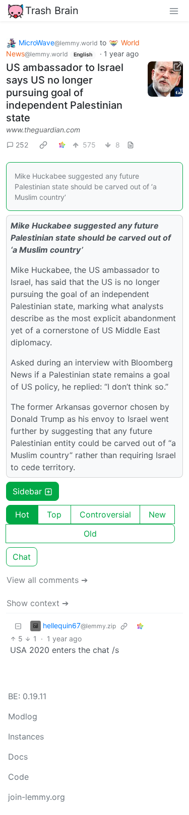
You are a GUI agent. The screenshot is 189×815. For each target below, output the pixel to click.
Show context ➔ (38, 603)
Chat (22, 557)
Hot (22, 514)
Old (90, 534)
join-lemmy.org (36, 797)
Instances (26, 736)
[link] (43, 144)
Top (54, 514)
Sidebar (27, 491)
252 (22, 144)
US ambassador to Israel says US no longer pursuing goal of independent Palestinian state (64, 92)
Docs (18, 757)
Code (18, 777)
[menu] (174, 10)
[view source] (130, 145)
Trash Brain (52, 11)
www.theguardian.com (43, 129)
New (157, 514)
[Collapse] (18, 625)
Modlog (22, 716)
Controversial (105, 514)
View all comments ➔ (47, 580)
